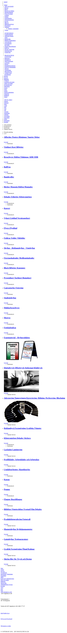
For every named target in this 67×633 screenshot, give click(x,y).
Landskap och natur (9, 82)
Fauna (5, 88)
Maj (5, 107)
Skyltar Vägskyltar (9, 49)
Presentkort (7, 25)
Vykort (6, 30)
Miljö (2, 577)
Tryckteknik (4, 572)
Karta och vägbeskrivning (7, 578)
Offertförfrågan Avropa (7, 584)
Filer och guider (5, 580)
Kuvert (6, 21)
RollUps (7, 48)
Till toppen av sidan (6, 626)
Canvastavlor (8, 42)
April (5, 105)
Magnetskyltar (8, 71)
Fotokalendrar (8, 18)
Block (6, 9)
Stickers (7, 68)
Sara (2, 590)
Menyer (7, 22)
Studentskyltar (8, 51)
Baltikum (6, 95)
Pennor (6, 64)
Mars (5, 104)
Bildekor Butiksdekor (10, 40)
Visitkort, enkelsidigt (13, 28)
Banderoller (8, 39)
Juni (5, 108)
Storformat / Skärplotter (7, 574)
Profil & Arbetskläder (10, 67)
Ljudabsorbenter (9, 34)
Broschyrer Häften (9, 11)
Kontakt (6, 122)
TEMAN (6, 80)
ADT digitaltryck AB (6, 592)
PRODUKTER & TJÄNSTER (9, 56)
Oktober (6, 114)
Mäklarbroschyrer (9, 24)
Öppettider (3, 575)
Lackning (7, 62)
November (7, 116)
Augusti (6, 111)
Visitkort (7, 27)
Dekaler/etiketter (9, 12)
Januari (6, 101)
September (7, 113)
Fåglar (5, 91)
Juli (5, 110)
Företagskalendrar (9, 20)
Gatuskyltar (8, 52)
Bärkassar (7, 58)
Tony (2, 587)
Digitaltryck (8, 60)
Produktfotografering (10, 65)
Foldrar (6, 17)
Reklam (6, 76)
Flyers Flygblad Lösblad (9, 14)
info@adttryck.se (5, 613)
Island (5, 97)
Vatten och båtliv (8, 83)
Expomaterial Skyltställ (8, 44)
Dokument (6, 120)
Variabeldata (8, 70)
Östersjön (6, 94)
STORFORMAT (9, 33)
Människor (7, 86)
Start (2, 568)
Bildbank (6, 79)
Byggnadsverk (8, 85)
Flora (5, 89)
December (6, 117)
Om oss (6, 77)
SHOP (5, 2)
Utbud (5, 5)
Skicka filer (4, 583)
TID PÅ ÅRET (8, 100)
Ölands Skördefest (9, 92)
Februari (6, 103)
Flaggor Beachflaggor (10, 46)
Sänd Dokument (9, 61)
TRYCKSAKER (9, 6)
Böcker (6, 8)
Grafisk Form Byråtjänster (8, 73)
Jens (2, 589)
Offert (5, 119)
